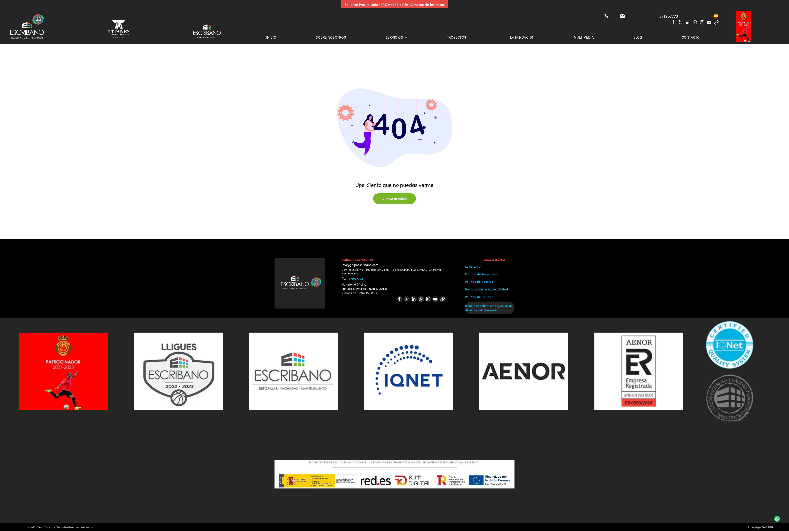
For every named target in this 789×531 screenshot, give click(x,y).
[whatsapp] (695, 22)
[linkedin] (688, 22)
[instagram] (702, 22)
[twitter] (680, 22)
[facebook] (673, 22)
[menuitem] (271, 36)
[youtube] (709, 22)
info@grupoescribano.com (360, 265)
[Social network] (716, 22)
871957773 (668, 16)
